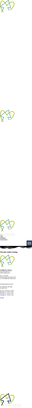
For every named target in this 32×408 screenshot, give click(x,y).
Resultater (3, 238)
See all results (4, 239)
